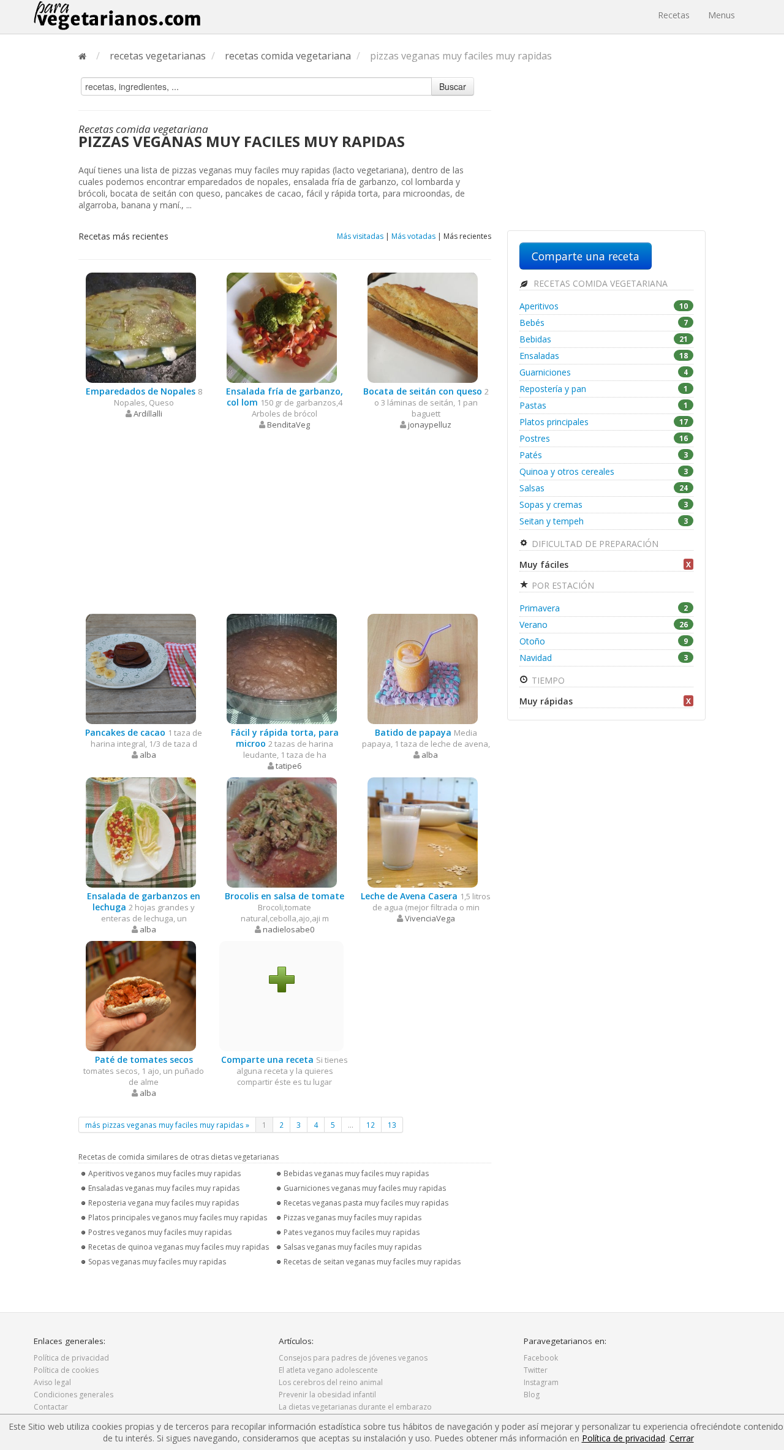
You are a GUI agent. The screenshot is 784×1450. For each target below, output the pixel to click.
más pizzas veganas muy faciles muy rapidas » (167, 1125)
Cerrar (681, 1438)
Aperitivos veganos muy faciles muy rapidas (164, 1173)
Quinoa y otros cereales (603, 471)
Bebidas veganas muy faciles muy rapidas (356, 1173)
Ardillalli (148, 413)
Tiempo (547, 680)
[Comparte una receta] (281, 978)
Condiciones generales (73, 1394)
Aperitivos (603, 306)
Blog (532, 1394)
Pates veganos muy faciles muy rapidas (352, 1232)
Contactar (51, 1407)
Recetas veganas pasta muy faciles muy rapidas (366, 1203)
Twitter (536, 1370)
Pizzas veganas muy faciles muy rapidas (352, 1217)
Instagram (541, 1382)
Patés (603, 455)
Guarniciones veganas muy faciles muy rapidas (365, 1188)
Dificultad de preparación (593, 543)
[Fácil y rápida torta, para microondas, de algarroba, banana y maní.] (282, 668)
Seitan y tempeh (603, 521)
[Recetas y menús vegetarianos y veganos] (117, 15)
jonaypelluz (429, 424)
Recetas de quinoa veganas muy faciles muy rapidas (178, 1247)
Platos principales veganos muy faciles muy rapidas (177, 1217)
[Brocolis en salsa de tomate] (282, 831)
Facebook (541, 1358)
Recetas (674, 15)
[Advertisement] (284, 522)
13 (392, 1125)
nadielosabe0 (288, 929)
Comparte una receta (585, 256)
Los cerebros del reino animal (331, 1382)
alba (148, 754)
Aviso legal (52, 1382)
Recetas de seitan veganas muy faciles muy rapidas (372, 1261)
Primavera (603, 608)
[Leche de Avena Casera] (423, 831)
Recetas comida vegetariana (599, 283)
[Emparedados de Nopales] (141, 327)
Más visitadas (360, 236)
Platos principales (603, 422)
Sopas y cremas (603, 504)
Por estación (561, 585)
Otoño (603, 641)
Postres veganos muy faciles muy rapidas (160, 1232)
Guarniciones (603, 372)
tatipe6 (288, 765)
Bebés (603, 322)
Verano (603, 624)
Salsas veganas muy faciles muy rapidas (352, 1247)
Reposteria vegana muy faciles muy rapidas (163, 1203)
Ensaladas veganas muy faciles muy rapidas (163, 1188)
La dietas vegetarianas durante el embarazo (355, 1407)
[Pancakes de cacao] (141, 668)
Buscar (452, 86)
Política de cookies (66, 1370)
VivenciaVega (430, 918)
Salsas (603, 488)
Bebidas (603, 339)
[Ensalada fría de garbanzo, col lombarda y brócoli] (282, 327)
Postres (603, 438)
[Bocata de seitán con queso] (423, 327)
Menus (721, 15)
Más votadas (413, 236)
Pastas (603, 405)
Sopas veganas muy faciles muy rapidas (157, 1261)
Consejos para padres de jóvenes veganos (353, 1358)
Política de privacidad (71, 1358)
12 (370, 1125)
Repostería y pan (603, 389)
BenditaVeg (288, 424)
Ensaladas (603, 355)
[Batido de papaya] (423, 668)
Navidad (603, 657)
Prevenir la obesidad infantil (327, 1394)
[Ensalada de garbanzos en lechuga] (141, 831)
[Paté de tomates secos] (141, 995)
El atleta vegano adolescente (328, 1370)
